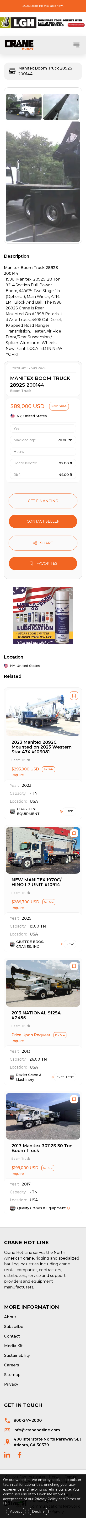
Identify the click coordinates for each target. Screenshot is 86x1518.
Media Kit (13, 1346)
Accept (16, 1511)
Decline (38, 1511)
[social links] (7, 1455)
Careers (11, 1365)
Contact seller (43, 521)
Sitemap (12, 1374)
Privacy (11, 1384)
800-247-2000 (28, 1420)
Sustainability (17, 1355)
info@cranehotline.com (37, 1430)
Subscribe (13, 1326)
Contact (12, 1336)
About (10, 1317)
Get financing (43, 501)
